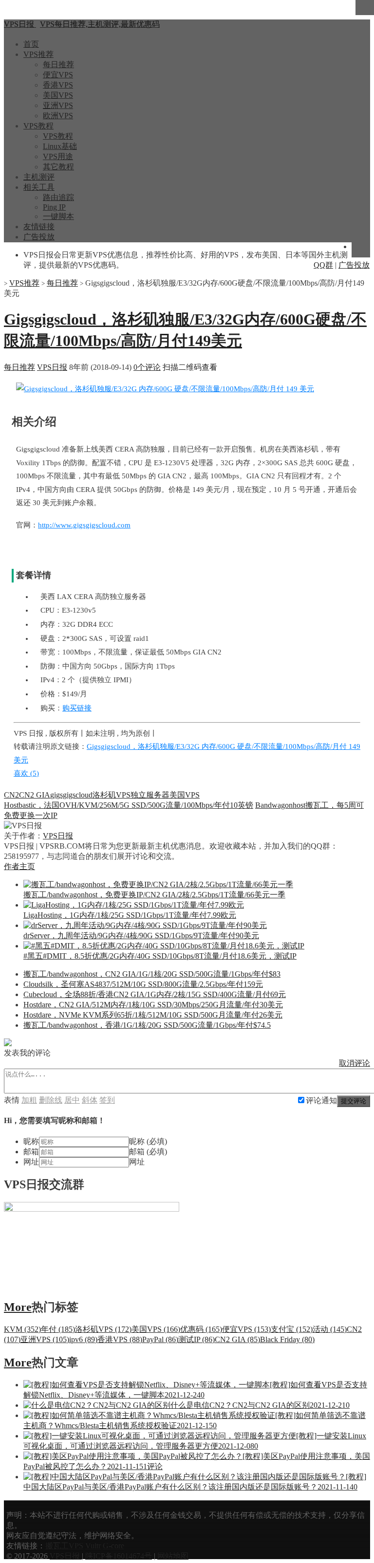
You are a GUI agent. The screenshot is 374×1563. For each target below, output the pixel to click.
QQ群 (323, 265)
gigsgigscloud (71, 795)
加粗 (29, 1100)
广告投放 (39, 237)
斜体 (89, 1100)
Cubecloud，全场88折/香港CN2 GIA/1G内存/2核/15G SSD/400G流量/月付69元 (154, 994)
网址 (31, 1162)
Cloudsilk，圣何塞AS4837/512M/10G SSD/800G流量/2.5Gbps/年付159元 (143, 984)
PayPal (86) (160, 1339)
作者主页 (19, 866)
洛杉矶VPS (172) (103, 1329)
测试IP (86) (196, 1339)
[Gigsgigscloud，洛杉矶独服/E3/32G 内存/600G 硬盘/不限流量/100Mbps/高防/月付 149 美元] (165, 389)
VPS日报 (52, 367)
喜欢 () (26, 773)
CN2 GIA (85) (237, 1339)
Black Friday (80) (287, 1339)
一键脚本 (58, 216)
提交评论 (353, 1101)
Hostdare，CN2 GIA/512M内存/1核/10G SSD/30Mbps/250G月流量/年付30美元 (153, 1004)
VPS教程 (38, 126)
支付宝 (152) (292, 1329)
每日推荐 (58, 64)
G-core (113, 1546)
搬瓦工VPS (64, 1546)
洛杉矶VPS (112, 795)
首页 (31, 44)
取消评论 (354, 1063)
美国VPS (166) (155, 1329)
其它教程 (58, 167)
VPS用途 (58, 156)
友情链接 (39, 226)
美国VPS (58, 95)
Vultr (93, 1546)
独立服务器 (150, 795)
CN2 (11, 795)
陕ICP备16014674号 (118, 1556)
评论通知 (321, 1100)
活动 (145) (330, 1329)
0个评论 (147, 367)
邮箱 (31, 1151)
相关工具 (39, 187)
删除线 (50, 1100)
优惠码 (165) (201, 1329)
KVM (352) (22, 1329)
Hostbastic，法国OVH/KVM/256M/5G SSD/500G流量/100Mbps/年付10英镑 (128, 805)
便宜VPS (58, 75)
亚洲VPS (58, 105)
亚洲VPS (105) (44, 1339)
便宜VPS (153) (246, 1329)
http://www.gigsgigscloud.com (84, 525)
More (18, 1307)
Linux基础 (60, 146)
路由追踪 (58, 197)
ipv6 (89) (83, 1339)
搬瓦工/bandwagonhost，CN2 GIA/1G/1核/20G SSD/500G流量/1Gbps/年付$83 (151, 974)
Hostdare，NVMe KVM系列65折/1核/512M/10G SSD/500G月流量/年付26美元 (152, 1015)
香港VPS (58, 85)
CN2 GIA (34, 795)
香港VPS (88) (119, 1339)
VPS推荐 (38, 54)
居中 (72, 1100)
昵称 (31, 1141)
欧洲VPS (58, 115)
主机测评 (39, 177)
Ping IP (54, 207)
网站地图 (172, 1556)
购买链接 (77, 708)
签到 (107, 1100)
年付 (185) (58, 1329)
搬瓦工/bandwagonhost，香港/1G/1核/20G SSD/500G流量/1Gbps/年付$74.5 (147, 1025)
